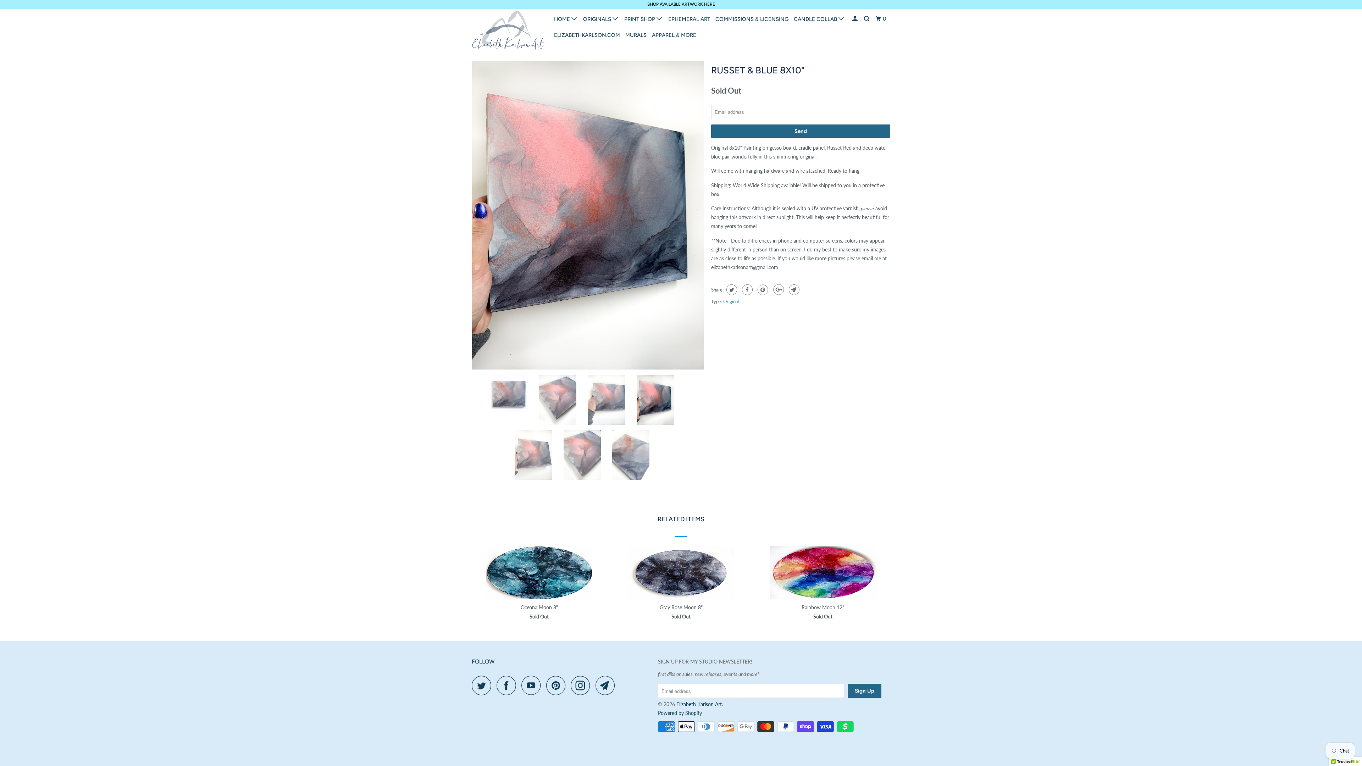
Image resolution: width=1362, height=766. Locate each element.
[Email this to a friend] (793, 289)
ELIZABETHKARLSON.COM (587, 35)
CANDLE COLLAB (816, 19)
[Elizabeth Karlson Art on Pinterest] (557, 685)
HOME (562, 19)
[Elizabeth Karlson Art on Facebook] (508, 685)
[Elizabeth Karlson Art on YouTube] (533, 685)
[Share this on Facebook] (746, 289)
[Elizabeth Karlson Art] (508, 32)
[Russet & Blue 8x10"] (588, 215)
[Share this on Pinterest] (762, 289)
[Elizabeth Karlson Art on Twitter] (483, 685)
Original (731, 301)
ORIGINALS (598, 19)
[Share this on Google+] (777, 289)
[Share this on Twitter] (731, 289)
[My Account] (855, 19)
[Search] (867, 19)
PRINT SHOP (640, 19)
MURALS (636, 35)
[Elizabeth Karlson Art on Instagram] (582, 685)
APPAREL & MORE (674, 35)
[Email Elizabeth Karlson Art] (607, 685)
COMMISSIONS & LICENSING (751, 19)
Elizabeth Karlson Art (699, 704)
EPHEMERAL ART (689, 19)
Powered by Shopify (680, 713)
